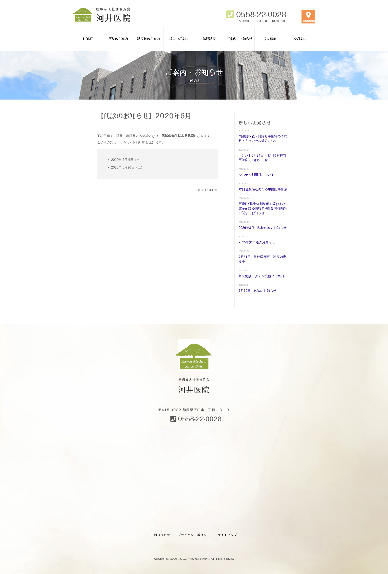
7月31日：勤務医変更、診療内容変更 (262, 259)
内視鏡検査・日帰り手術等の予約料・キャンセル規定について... (263, 138)
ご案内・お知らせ (239, 38)
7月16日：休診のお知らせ (257, 290)
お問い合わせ (160, 535)
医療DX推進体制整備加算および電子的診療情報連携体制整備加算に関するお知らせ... (263, 208)
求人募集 (269, 38)
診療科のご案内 (148, 38)
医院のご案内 (118, 38)
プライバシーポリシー (194, 535)
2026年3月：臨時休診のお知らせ (263, 227)
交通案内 (300, 38)
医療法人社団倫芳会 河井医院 (194, 558)
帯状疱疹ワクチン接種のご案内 (261, 276)
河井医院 (113, 14)
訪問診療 (209, 38)
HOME (88, 38)
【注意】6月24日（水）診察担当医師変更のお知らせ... (262, 158)
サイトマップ (227, 535)
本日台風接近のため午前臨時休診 (263, 189)
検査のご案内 (179, 38)
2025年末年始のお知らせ (257, 242)
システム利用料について (256, 174)
